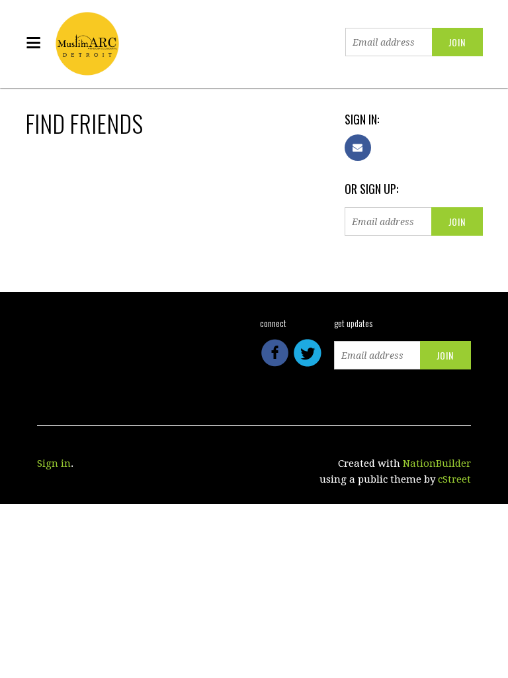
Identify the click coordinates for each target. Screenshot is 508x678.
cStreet (454, 479)
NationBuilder (437, 463)
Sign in (54, 463)
